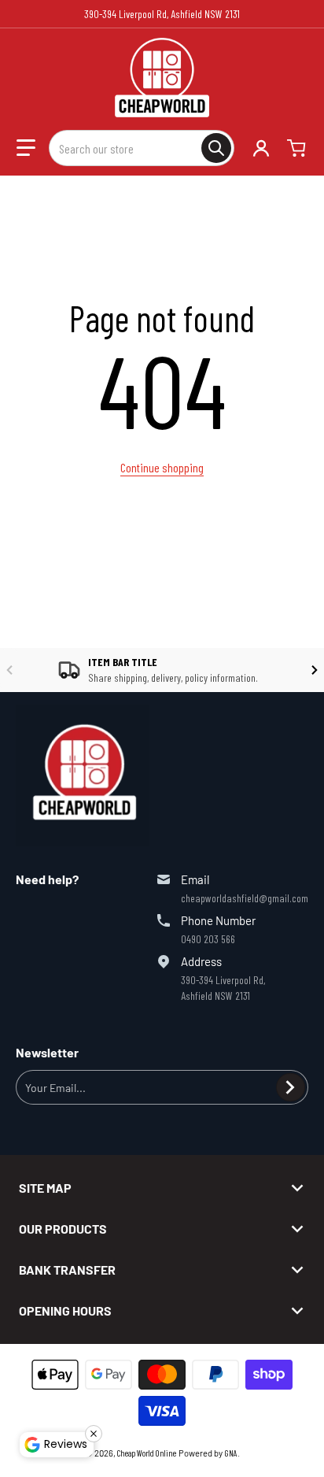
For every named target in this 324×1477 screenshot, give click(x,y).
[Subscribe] (290, 1087)
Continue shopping (162, 467)
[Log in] (261, 148)
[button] (25, 148)
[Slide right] (314, 670)
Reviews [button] (65, 1444)
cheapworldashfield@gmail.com (244, 898)
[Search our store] (216, 148)
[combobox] (141, 148)
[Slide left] (9, 670)
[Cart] (298, 148)
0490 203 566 (208, 939)
